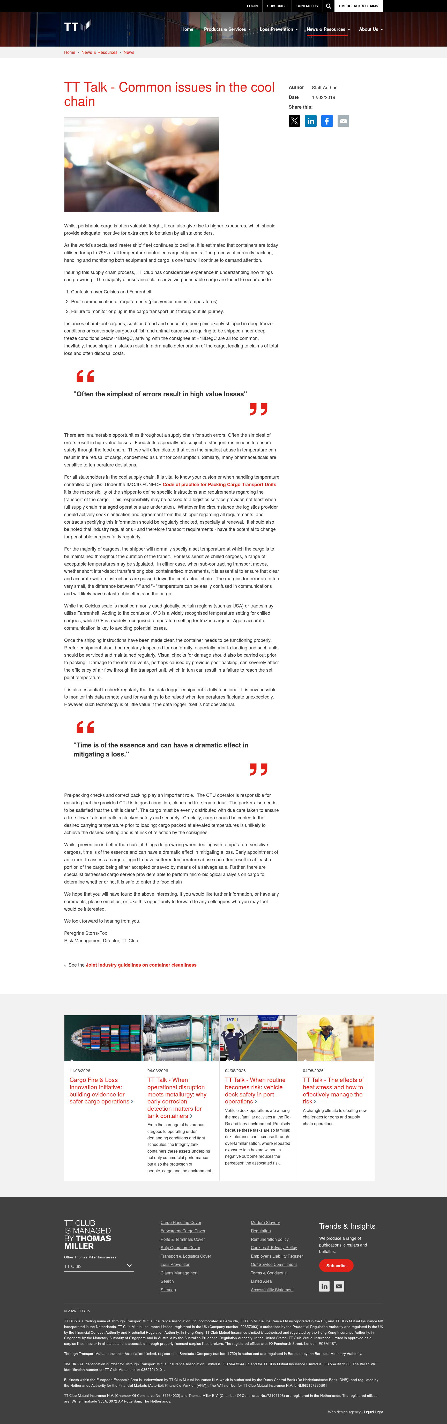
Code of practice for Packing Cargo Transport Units (219, 484)
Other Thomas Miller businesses (90, 1257)
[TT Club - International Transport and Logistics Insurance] (78, 25)
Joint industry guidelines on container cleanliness (141, 964)
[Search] (328, 6)
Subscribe (336, 1266)
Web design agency (345, 1411)
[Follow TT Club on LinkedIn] (324, 1286)
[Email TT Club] (339, 1286)
